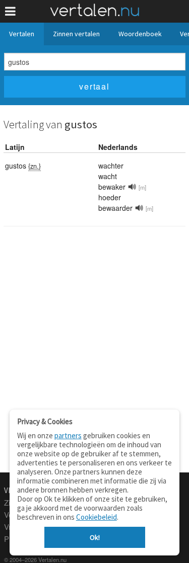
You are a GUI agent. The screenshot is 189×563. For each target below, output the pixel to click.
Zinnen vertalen (76, 33)
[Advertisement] (94, 331)
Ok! (95, 537)
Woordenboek (140, 33)
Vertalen (21, 33)
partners (68, 435)
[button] (10, 11)
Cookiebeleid (96, 517)
